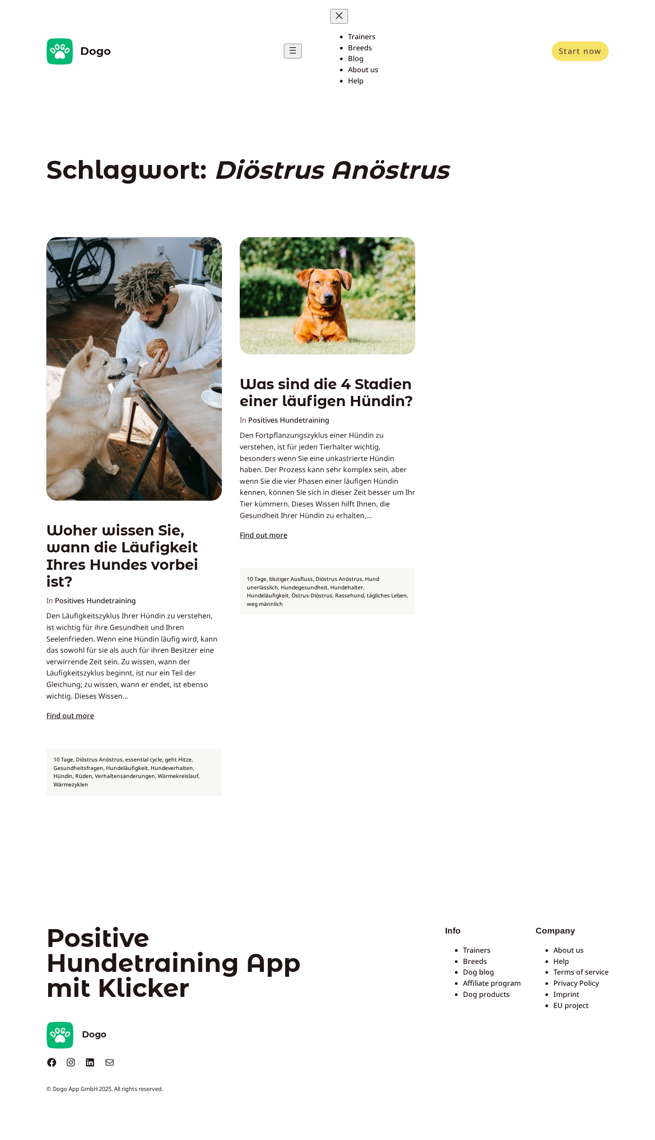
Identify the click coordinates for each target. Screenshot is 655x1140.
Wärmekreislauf (178, 776)
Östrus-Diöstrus (311, 595)
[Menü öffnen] (293, 51)
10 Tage (63, 759)
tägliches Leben (387, 595)
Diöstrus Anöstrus (99, 759)
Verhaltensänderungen (125, 776)
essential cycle (143, 759)
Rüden (83, 776)
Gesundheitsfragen (78, 768)
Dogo (95, 51)
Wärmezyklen (70, 784)
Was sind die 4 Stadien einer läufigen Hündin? (326, 393)
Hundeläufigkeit (127, 768)
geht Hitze (178, 759)
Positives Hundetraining (95, 600)
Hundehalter (346, 587)
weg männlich (265, 604)
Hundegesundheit (304, 587)
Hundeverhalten (172, 768)
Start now (580, 50)
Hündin (63, 776)
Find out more (70, 715)
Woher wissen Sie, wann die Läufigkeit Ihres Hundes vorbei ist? (122, 556)
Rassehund (349, 595)
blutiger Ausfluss (291, 579)
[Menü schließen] (339, 16)
